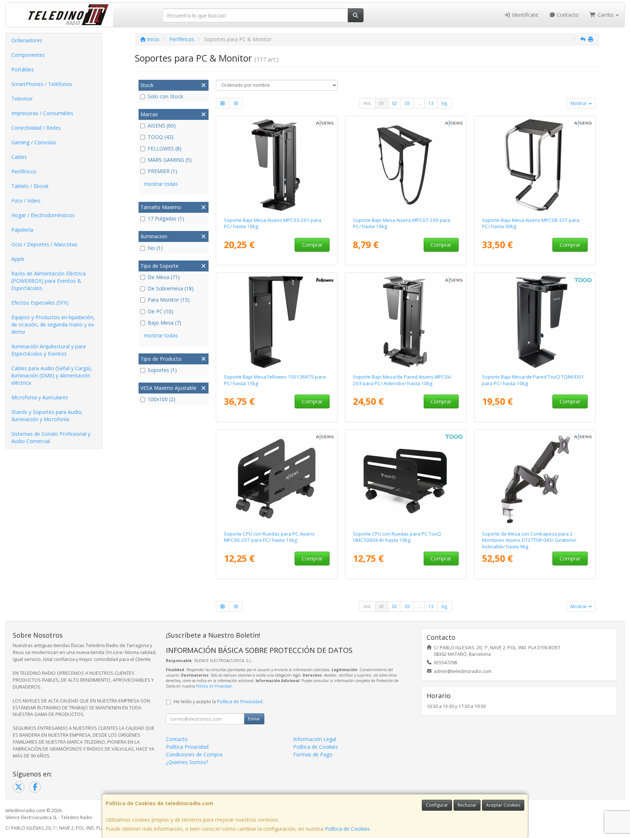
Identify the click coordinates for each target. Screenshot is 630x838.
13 (430, 103)
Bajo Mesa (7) (164, 322)
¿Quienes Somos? (187, 762)
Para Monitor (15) (169, 299)
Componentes (28, 54)
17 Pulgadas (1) (166, 218)
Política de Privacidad (214, 686)
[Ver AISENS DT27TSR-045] (535, 478)
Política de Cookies (347, 828)
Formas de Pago (312, 754)
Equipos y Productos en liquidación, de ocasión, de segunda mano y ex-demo (53, 324)
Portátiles (22, 69)
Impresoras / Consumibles (42, 113)
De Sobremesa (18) (171, 288)
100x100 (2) (161, 399)
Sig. (444, 103)
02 (394, 103)
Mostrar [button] (579, 103)
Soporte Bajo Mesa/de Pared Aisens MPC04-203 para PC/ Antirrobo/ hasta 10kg (402, 379)
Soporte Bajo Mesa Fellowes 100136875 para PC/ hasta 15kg (275, 379)
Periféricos (23, 171)
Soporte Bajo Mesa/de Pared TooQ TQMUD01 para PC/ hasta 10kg (533, 379)
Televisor (22, 98)
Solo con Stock (165, 96)
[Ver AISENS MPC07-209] (406, 165)
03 (407, 103)
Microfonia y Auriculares (39, 397)
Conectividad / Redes (36, 127)
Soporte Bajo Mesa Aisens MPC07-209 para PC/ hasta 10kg (401, 223)
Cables (19, 156)
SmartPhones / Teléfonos (41, 84)
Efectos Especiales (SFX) (40, 302)
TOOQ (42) (161, 136)
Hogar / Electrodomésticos (43, 215)
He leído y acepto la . (219, 701)
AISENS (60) (162, 125)
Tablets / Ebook (29, 186)
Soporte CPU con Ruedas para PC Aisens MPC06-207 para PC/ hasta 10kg (269, 536)
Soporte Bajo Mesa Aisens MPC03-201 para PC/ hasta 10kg (272, 223)
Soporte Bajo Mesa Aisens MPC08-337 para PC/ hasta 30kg (530, 223)
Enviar (254, 719)
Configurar (437, 805)
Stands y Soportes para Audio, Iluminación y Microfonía (47, 415)
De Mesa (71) (164, 277)
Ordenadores (26, 40)
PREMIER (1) (162, 171)
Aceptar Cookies (503, 805)
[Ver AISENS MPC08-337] (535, 165)
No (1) (155, 247)
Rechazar (467, 805)
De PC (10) (160, 311)
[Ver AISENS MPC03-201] (276, 165)
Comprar (312, 244)
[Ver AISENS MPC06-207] (276, 478)
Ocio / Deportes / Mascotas (44, 244)
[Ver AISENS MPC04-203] (406, 321)
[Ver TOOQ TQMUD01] (535, 321)
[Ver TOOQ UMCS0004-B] (406, 478)
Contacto (567, 14)
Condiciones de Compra (194, 754)
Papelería (22, 229)
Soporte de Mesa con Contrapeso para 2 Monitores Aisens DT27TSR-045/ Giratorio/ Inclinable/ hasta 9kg (529, 540)
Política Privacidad (187, 746)
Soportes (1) (162, 370)
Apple (17, 258)
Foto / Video (25, 200)
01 (381, 103)
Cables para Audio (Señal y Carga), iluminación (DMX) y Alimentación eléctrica (51, 375)
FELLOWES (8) (165, 148)
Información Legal (314, 739)
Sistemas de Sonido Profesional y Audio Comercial (50, 437)
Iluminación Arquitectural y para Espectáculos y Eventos (48, 350)
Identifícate (524, 14)
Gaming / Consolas (33, 142)
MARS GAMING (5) (170, 159)
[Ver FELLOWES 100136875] (276, 321)
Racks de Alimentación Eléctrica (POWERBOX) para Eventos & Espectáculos (48, 280)
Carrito (605, 14)
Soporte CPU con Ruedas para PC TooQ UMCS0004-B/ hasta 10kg (397, 536)
